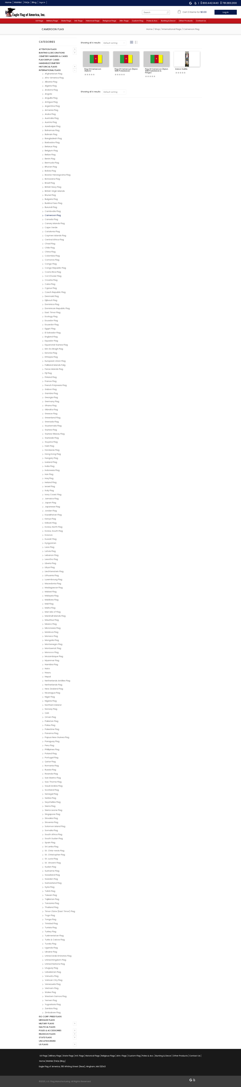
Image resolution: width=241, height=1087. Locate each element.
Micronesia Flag (53, 628)
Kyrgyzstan (50, 543)
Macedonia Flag (53, 583)
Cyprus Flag (51, 288)
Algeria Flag (51, 85)
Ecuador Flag (51, 320)
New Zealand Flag (54, 688)
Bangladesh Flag (53, 138)
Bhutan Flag (51, 166)
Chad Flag (50, 243)
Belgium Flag (51, 150)
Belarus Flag (51, 146)
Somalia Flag (51, 830)
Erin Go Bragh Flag (54, 348)
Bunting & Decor (168, 20)
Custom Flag (137, 20)
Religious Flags (109, 20)
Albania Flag (51, 81)
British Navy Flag (53, 186)
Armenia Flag (51, 110)
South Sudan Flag (54, 838)
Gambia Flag (51, 393)
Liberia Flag (50, 563)
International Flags (171, 29)
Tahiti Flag (50, 891)
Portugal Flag (51, 757)
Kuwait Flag (50, 538)
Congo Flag (51, 263)
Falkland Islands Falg (55, 364)
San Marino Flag (53, 777)
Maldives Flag (51, 599)
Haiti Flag (49, 445)
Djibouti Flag (51, 300)
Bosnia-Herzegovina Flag (57, 174)
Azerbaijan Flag (52, 126)
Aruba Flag (50, 114)
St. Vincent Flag (53, 862)
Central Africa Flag (54, 239)
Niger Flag (50, 696)
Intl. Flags (78, 20)
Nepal (48, 676)
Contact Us (201, 20)
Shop (157, 29)
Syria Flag (49, 887)
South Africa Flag (53, 834)
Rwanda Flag (51, 773)
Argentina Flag (52, 106)
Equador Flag (51, 340)
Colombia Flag (52, 255)
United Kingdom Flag (55, 959)
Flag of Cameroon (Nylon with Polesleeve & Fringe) (156, 71)
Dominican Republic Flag (57, 308)
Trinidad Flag (51, 923)
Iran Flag (49, 474)
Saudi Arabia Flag (53, 785)
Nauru (48, 672)
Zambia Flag (51, 1008)
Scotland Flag (52, 789)
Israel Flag (50, 486)
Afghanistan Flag (53, 73)
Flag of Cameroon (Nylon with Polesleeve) (126, 70)
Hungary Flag (51, 458)
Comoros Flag (52, 259)
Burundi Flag (51, 207)
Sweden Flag (51, 878)
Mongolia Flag (52, 640)
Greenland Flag (52, 417)
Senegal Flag (51, 793)
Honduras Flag (52, 449)
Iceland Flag (51, 462)
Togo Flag (50, 915)
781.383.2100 (229, 3)
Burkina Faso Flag (53, 203)
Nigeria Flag (51, 700)
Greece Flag (51, 413)
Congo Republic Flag (55, 267)
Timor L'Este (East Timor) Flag (60, 911)
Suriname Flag (52, 870)
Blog (34, 2)
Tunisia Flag (51, 927)
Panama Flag (51, 733)
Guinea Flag (51, 429)
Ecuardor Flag (52, 324)
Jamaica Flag (52, 498)
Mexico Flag (51, 623)
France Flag (50, 381)
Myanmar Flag (52, 660)
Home (8, 2)
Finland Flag (51, 377)
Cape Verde (51, 227)
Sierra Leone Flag (53, 810)
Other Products (186, 20)
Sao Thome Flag (53, 781)
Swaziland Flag (52, 874)
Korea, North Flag (53, 526)
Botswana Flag (52, 178)
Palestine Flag (52, 729)
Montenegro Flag (53, 644)
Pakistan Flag (51, 721)
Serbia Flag (50, 797)
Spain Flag (50, 842)
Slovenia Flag (51, 822)
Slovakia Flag (51, 818)
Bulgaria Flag (51, 199)
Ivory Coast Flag (53, 494)
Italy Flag (49, 490)
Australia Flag (52, 118)
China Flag (50, 251)
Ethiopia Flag (51, 356)
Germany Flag (52, 401)
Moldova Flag (51, 632)
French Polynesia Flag (56, 385)
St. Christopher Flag (55, 854)
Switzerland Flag (53, 882)
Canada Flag (51, 219)
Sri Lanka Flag (51, 846)
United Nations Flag (55, 963)
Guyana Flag (51, 441)
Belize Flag (50, 154)
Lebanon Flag (51, 555)
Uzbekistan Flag (53, 971)
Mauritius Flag (52, 619)
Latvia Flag (50, 551)
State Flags (66, 20)
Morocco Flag (52, 652)
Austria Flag (51, 122)
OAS (47, 713)
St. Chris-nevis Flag (54, 850)
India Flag (49, 466)
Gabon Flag (51, 389)
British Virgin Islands (55, 190)
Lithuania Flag (52, 575)
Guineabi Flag (52, 437)
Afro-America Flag (54, 77)
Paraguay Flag (52, 741)
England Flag (51, 336)
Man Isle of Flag (53, 611)
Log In (226, 12)
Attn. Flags (124, 20)
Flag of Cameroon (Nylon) (92, 70)
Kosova (48, 534)
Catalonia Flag (52, 231)
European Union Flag (55, 360)
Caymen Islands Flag (55, 235)
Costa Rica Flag (53, 271)
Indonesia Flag (52, 470)
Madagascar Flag (54, 587)
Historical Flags (92, 20)
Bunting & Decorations (52, 52)
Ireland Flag (50, 482)
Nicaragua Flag (52, 692)
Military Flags (52, 20)
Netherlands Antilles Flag (57, 680)
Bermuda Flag (52, 162)
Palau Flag (50, 725)
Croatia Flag (51, 280)
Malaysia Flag (51, 595)
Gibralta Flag (51, 409)
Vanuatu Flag (51, 976)
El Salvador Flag (53, 332)
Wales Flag (50, 992)
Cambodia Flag (53, 211)
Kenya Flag (50, 518)
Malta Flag (50, 607)
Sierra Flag (50, 806)
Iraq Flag (49, 478)
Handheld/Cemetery (49, 63)
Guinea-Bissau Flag (55, 433)
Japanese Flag (52, 506)
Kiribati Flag (50, 522)
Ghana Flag (50, 405)
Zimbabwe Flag (53, 1012)
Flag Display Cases (49, 59)
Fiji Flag (48, 373)
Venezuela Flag (53, 984)
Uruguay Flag (51, 967)
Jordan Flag (51, 510)
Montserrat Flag (53, 648)
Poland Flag (51, 753)
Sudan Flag (50, 866)
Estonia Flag (51, 352)
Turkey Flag (50, 931)
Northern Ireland (53, 704)
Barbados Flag (52, 142)
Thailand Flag (51, 907)
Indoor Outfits (181, 69)
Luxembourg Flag (53, 579)
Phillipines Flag (52, 749)
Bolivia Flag (50, 170)
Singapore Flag (52, 814)
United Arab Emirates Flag (58, 955)
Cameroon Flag (53, 215)
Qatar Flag (50, 761)
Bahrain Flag (51, 134)
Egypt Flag (50, 328)
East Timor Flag (52, 312)
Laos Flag (49, 547)
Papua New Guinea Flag (57, 737)
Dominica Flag (52, 304)
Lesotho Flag (51, 559)
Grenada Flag (52, 421)
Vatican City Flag (53, 980)
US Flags (39, 20)
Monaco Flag (51, 636)
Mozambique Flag (54, 656)
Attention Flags (48, 49)
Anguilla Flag (51, 97)
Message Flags (47, 1019)
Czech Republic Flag (55, 292)
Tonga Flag (50, 919)
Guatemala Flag (53, 425)
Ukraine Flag (51, 951)
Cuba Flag (50, 284)
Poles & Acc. (152, 20)
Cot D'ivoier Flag (53, 275)
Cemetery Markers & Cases (53, 56)
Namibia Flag (51, 664)
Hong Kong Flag (53, 454)
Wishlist (18, 2)
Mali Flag (49, 603)
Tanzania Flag (52, 903)
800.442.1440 (211, 3)
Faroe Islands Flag (54, 369)
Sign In (42, 2)
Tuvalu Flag (50, 943)
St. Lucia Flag (51, 858)
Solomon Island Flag (55, 826)
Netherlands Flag (53, 684)
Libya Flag (50, 567)
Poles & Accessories (50, 1030)
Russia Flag (50, 769)
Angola (48, 93)
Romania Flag (52, 765)
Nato (47, 668)
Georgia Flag (51, 397)
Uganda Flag (51, 947)
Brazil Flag (50, 182)
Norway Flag (51, 708)
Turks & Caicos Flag (55, 939)
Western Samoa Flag (56, 996)
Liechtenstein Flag (54, 571)
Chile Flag (50, 247)
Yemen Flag (51, 1000)
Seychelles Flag (53, 802)
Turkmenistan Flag (54, 935)
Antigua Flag (51, 101)
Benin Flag (50, 158)
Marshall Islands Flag (55, 615)
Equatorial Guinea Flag (56, 344)
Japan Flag (50, 502)
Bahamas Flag (52, 130)
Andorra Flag (51, 89)
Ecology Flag (51, 316)
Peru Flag (49, 745)
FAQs (26, 2)
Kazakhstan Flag (53, 514)
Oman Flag (50, 717)
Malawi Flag (50, 591)
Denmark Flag (52, 296)
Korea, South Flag (54, 530)
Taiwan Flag (51, 895)
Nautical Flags (47, 1026)
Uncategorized (47, 1040)
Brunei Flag (50, 195)
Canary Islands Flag (55, 223)
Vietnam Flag (51, 988)
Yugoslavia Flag (53, 1004)
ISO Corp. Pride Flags (50, 1016)
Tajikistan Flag (52, 899)
